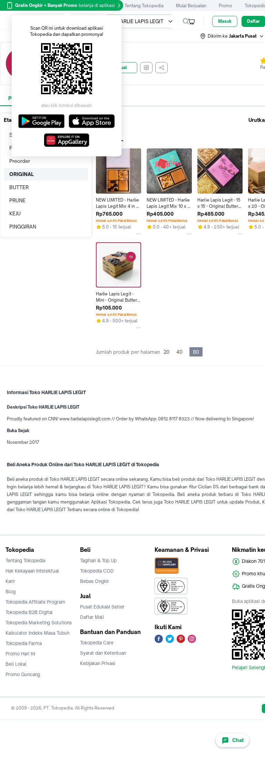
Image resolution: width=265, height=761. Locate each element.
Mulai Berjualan (191, 5)
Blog (11, 591)
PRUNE (17, 200)
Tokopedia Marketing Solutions (39, 622)
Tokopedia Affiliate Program (35, 602)
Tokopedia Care (97, 642)
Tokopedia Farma (24, 643)
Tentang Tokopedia (144, 5)
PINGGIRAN (22, 227)
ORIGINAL (21, 174)
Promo (225, 5)
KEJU (15, 213)
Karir (10, 581)
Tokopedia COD (97, 571)
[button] (232, 36)
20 (166, 352)
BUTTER (19, 187)
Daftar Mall (92, 617)
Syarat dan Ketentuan (103, 653)
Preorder (19, 161)
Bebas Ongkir (94, 581)
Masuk (225, 21)
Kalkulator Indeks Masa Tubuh (38, 633)
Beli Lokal (16, 664)
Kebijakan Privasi (97, 663)
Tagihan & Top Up (98, 560)
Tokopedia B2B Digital (29, 612)
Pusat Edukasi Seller (102, 606)
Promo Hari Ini (20, 653)
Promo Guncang (23, 674)
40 (179, 352)
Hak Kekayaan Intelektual (32, 571)
